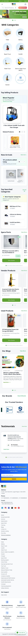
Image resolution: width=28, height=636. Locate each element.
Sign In (20, 1)
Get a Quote (11, 260)
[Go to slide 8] (16, 265)
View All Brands (22, 396)
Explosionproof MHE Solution (8, 578)
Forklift (2, 548)
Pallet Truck (4, 550)
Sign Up (25, 1)
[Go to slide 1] (6, 265)
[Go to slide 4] (10, 265)
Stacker (3, 554)
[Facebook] (9, 508)
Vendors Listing (5, 531)
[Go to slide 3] (15, 305)
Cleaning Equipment (6, 586)
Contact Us (3, 529)
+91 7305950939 (5, 498)
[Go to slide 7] (14, 265)
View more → (24, 154)
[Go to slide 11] (20, 265)
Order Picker (4, 562)
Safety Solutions (5, 588)
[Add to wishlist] (3, 237)
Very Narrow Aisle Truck (7, 564)
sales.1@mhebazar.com (6, 502)
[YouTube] (15, 508)
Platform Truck (4, 568)
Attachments (4, 521)
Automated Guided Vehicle (7, 580)
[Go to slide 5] (11, 265)
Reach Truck (4, 546)
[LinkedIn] (2, 508)
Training (3, 525)
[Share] (3, 243)
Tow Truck (3, 566)
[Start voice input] (16, 8)
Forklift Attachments (6, 582)
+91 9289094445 (14, 498)
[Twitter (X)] (12, 508)
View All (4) (24, 190)
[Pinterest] (19, 508)
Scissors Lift (4, 574)
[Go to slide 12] (21, 265)
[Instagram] (5, 508)
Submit (14, 479)
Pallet (2, 542)
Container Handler (5, 576)
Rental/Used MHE (5, 517)
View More (24, 232)
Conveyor (3, 584)
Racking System (5, 560)
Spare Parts (4, 523)
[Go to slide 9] (17, 265)
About (2, 515)
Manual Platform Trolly (6, 570)
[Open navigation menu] (2, 4)
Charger (3, 556)
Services (3, 519)
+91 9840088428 (23, 498)
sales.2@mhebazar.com (7, 503)
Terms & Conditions (6, 535)
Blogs (2, 527)
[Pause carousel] (19, 132)
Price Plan (3, 533)
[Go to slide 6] (13, 265)
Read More (6, 449)
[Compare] (3, 240)
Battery (3, 544)
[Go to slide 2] (7, 265)
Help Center (4, 595)
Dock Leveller (4, 572)
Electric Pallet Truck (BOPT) (7, 552)
